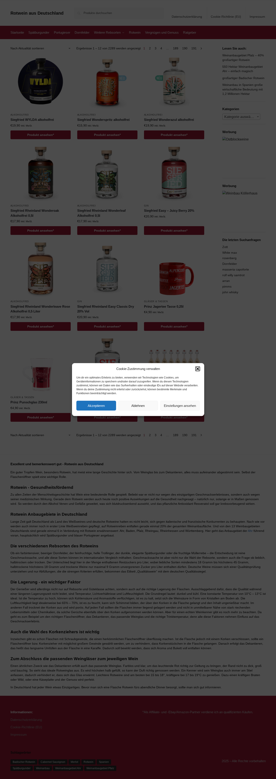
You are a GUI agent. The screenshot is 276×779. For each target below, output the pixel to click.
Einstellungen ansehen (180, 405)
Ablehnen (138, 405)
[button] (197, 369)
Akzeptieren (96, 405)
